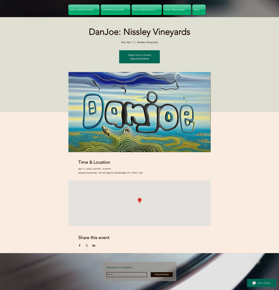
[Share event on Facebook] (79, 245)
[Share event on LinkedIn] (94, 245)
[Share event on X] (86, 245)
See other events (139, 58)
